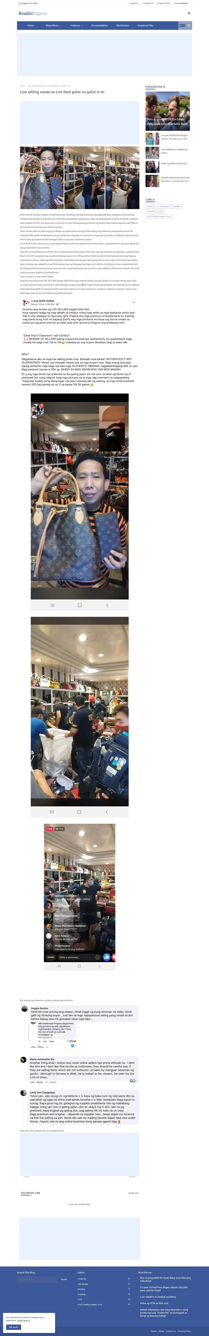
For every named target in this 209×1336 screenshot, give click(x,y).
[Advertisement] (104, 54)
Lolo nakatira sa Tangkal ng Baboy (174, 151)
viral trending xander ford (158, 216)
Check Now (22, 1320)
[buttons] (189, 13)
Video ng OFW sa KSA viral (174, 163)
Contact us (148, 3)
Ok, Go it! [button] (13, 1327)
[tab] (30, 25)
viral (161, 211)
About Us (134, 3)
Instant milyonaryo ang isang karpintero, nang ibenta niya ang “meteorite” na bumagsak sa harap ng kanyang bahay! (164, 1312)
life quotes (164, 206)
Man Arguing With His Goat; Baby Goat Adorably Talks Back (165, 1279)
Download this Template (145, 27)
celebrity (151, 206)
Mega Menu (52, 25)
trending (151, 211)
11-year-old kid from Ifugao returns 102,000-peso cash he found (174, 139)
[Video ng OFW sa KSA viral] (152, 167)
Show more (134, 1193)
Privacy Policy (164, 3)
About (161, 1331)
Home (31, 25)
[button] (182, 25)
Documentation (181, 3)
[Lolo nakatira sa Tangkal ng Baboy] (152, 153)
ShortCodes (122, 25)
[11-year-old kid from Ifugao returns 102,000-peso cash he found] (152, 139)
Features (75, 25)
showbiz (177, 206)
